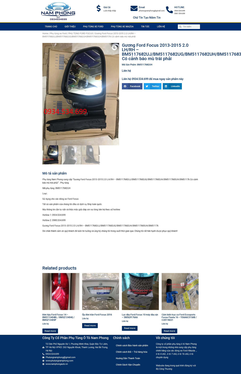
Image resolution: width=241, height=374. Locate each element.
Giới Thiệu (70, 26)
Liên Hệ (161, 26)
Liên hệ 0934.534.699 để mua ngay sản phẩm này (152, 79)
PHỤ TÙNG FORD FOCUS (80, 33)
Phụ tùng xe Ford (93, 26)
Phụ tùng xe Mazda (122, 26)
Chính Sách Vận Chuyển (128, 364)
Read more (50, 331)
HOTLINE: (179, 7)
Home (45, 33)
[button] (132, 86)
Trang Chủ (51, 26)
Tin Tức (145, 26)
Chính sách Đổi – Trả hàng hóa (131, 352)
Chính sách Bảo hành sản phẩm (132, 345)
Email (142, 7)
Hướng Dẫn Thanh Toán (128, 358)
